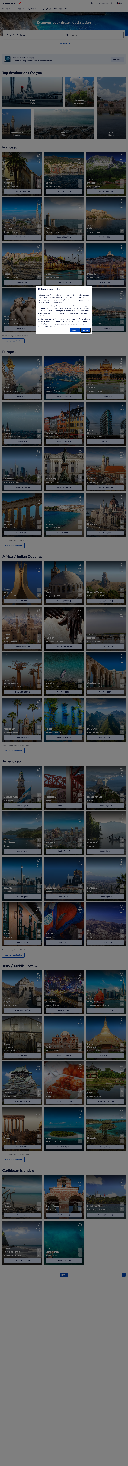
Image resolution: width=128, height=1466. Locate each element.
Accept (85, 330)
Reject (74, 330)
